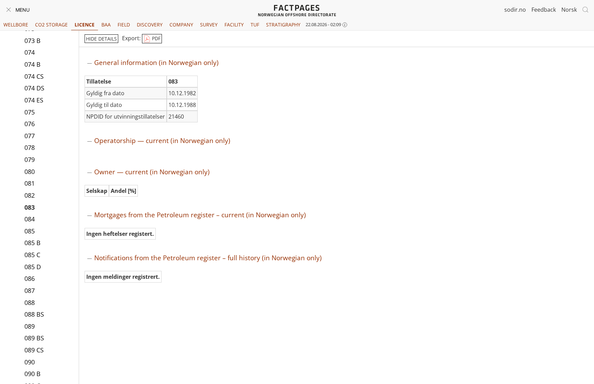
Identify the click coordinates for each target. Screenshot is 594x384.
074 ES (33, 100)
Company (181, 24)
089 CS (34, 350)
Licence (85, 24)
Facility (234, 24)
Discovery (150, 24)
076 (29, 124)
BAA (106, 24)
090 (29, 362)
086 (29, 278)
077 (29, 136)
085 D (32, 267)
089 (29, 326)
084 (29, 219)
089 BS (34, 338)
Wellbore (15, 24)
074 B (32, 64)
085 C (32, 255)
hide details (101, 38)
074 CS (34, 76)
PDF (156, 38)
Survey (209, 24)
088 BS (34, 314)
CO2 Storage (51, 24)
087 (29, 290)
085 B (32, 243)
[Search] (585, 9)
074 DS (34, 88)
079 (29, 159)
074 (29, 52)
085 (29, 231)
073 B (32, 40)
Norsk (569, 9)
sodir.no (515, 9)
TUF (255, 24)
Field (124, 24)
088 (29, 302)
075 (29, 112)
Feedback (543, 9)
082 (29, 195)
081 (29, 183)
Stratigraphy (283, 24)
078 (29, 147)
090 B (32, 374)
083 (29, 207)
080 (29, 171)
